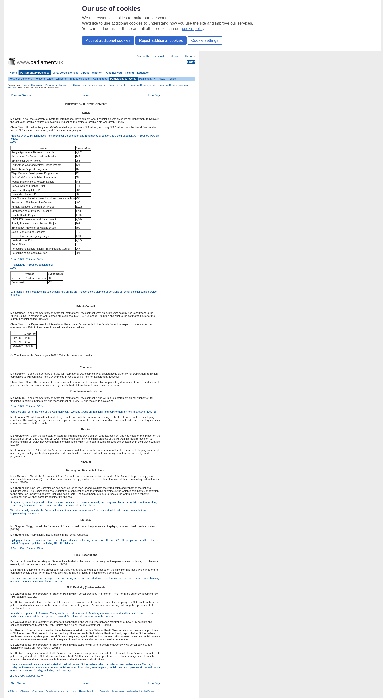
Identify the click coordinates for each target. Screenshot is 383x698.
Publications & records (123, 78)
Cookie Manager (148, 691)
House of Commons (20, 78)
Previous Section (21, 95)
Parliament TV (147, 78)
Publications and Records (83, 85)
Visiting (129, 72)
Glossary (24, 691)
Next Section (18, 683)
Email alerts (159, 56)
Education (143, 72)
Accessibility (143, 56)
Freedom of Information (57, 691)
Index (86, 95)
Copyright (104, 691)
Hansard (102, 85)
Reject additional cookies (161, 40)
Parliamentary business (34, 72)
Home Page (153, 95)
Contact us (190, 56)
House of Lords (44, 78)
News (162, 78)
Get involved (114, 72)
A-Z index (12, 691)
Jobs (73, 691)
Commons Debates (118, 85)
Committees (100, 78)
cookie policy (193, 28)
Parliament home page (32, 85)
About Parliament (92, 72)
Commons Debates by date (143, 85)
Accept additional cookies (108, 40)
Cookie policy (132, 691)
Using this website (88, 691)
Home (13, 72)
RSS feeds (175, 56)
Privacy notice (118, 691)
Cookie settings (204, 40)
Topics (172, 78)
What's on (61, 78)
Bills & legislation (80, 78)
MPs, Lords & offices (65, 72)
